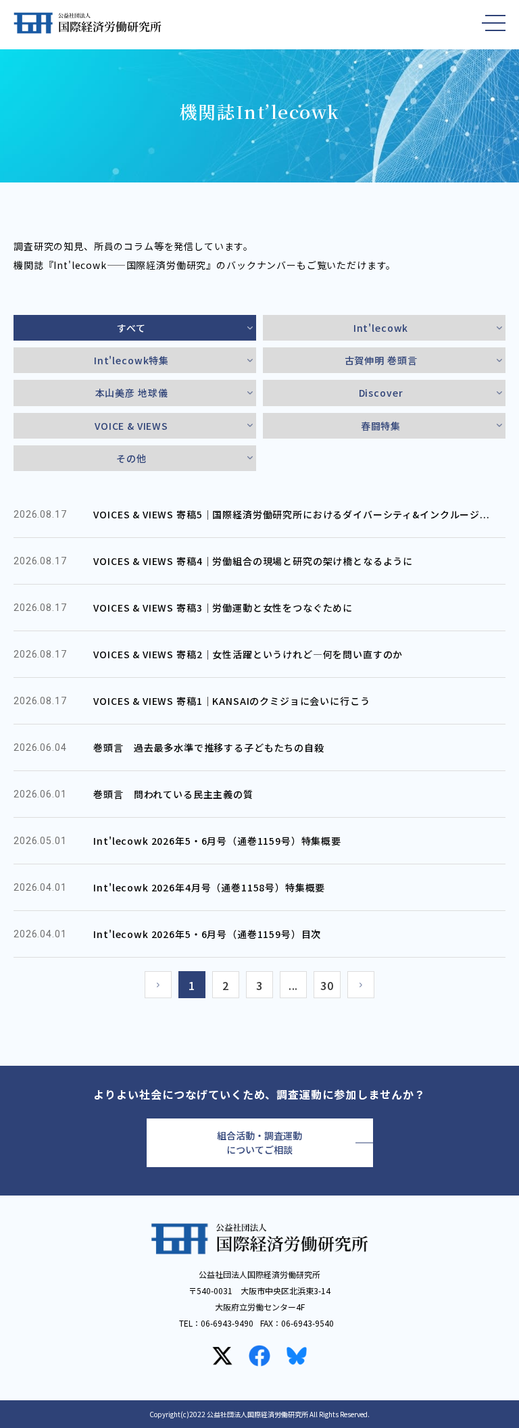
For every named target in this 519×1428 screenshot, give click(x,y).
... (294, 985)
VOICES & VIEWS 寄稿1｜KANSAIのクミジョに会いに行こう (231, 701)
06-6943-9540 (307, 1323)
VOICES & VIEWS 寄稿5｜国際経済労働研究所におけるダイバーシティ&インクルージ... (291, 514)
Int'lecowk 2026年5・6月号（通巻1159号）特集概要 (217, 840)
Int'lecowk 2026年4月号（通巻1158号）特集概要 (209, 887)
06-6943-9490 (227, 1323)
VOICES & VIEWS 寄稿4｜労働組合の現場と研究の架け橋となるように (253, 561)
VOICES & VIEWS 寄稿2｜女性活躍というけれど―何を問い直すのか (248, 654)
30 (327, 985)
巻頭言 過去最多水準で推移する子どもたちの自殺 (208, 747)
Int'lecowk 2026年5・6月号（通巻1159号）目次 (207, 934)
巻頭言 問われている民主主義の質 (173, 794)
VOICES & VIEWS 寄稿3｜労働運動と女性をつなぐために (223, 607)
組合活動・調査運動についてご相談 (259, 1142)
